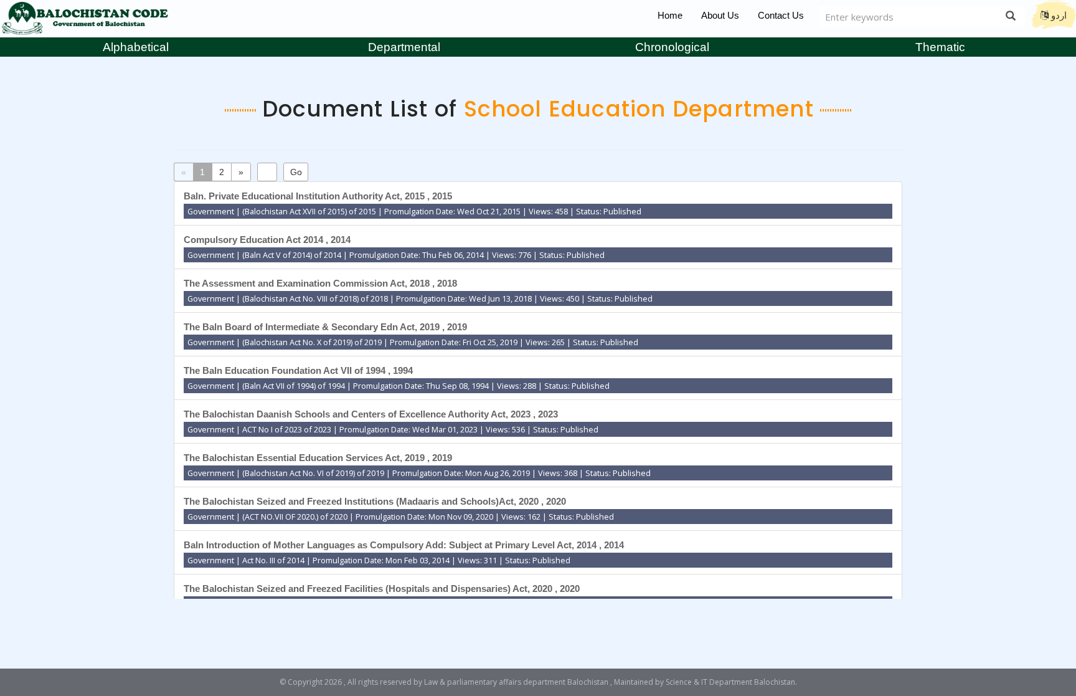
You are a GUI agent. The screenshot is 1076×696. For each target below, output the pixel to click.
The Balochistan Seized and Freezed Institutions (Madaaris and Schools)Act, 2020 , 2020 (375, 501)
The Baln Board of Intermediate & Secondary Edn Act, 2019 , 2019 (325, 327)
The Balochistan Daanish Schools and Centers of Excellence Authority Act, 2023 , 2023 (371, 414)
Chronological (672, 47)
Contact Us (781, 15)
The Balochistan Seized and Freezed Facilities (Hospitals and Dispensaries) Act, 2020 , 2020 (382, 588)
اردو (1058, 15)
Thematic (940, 47)
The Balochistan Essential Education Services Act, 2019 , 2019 (318, 457)
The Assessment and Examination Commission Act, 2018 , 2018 (320, 283)
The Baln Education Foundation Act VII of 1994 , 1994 (298, 370)
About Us (720, 15)
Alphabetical (136, 47)
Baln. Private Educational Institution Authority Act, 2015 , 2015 (318, 196)
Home (670, 15)
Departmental (404, 47)
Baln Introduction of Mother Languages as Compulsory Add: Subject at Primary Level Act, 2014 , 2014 (404, 545)
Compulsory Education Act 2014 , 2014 (267, 239)
